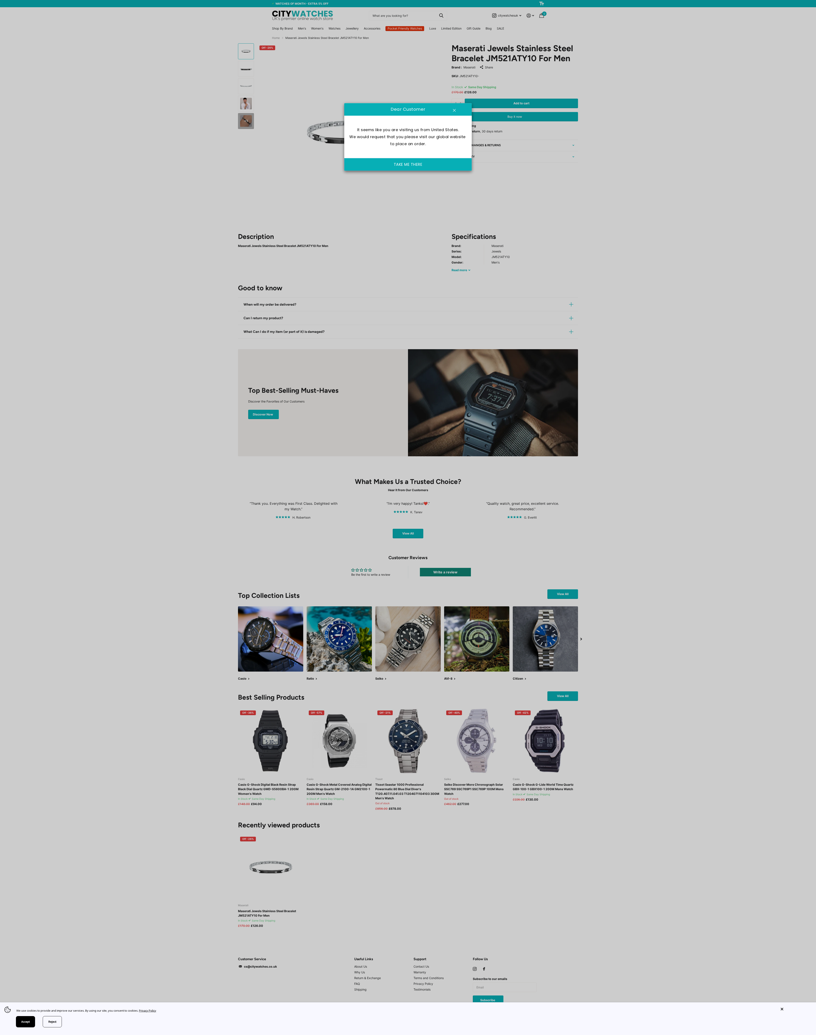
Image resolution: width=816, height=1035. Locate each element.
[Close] (795, 1009)
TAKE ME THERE (408, 164)
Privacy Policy (147, 1010)
